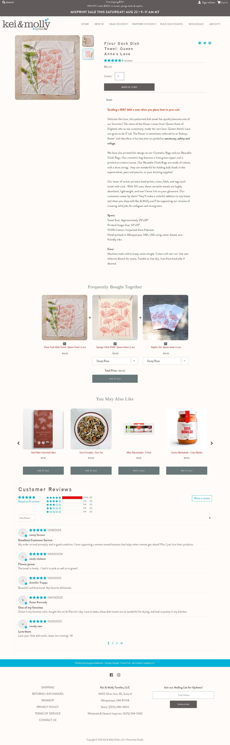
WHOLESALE (196, 24)
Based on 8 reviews (29, 501)
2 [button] (112, 643)
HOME (85, 24)
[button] (113, 60)
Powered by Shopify (135, 739)
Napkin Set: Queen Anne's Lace (166, 347)
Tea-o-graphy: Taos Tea (91, 452)
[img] (38, 530)
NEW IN (99, 24)
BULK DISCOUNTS (171, 24)
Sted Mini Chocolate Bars (43, 452)
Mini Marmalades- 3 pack (139, 452)
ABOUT (213, 24)
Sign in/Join (208, 2)
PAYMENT (47, 700)
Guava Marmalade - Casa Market (186, 452)
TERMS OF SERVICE (48, 713)
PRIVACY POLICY (48, 707)
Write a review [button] (202, 498)
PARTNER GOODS (143, 24)
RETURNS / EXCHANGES (47, 694)
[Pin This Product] (209, 43)
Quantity (108, 76)
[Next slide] (211, 443)
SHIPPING (47, 687)
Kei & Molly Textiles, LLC (114, 739)
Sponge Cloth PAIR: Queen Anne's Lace (115, 347)
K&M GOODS (117, 24)
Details (109, 99)
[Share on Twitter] (205, 43)
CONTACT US (47, 720)
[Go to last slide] (18, 443)
